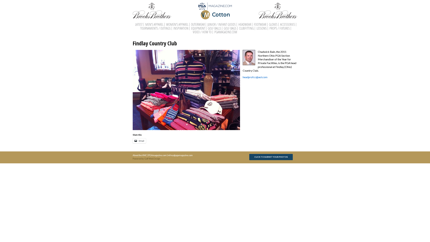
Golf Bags (230, 28)
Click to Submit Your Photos (271, 157)
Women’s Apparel (177, 24)
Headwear (244, 24)
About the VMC (140, 155)
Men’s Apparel (154, 24)
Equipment (198, 28)
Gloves (273, 24)
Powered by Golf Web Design (146, 158)
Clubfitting (246, 28)
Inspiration (180, 28)
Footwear (260, 24)
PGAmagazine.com (225, 32)
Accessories (287, 24)
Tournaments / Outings (155, 28)
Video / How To (202, 32)
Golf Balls (214, 28)
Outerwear (198, 24)
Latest (139, 24)
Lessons (261, 28)
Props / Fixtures (279, 28)
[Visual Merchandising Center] (215, 6)
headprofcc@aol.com (255, 77)
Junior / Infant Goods (221, 24)
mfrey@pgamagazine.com (180, 155)
